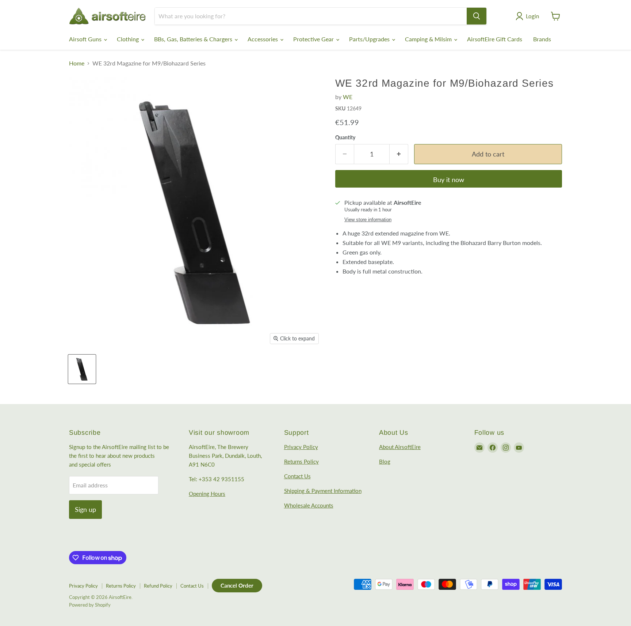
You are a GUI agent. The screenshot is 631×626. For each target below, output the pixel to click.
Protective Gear (314, 38)
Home (76, 63)
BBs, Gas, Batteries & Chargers (194, 38)
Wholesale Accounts (308, 505)
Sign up (85, 509)
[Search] (476, 16)
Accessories (263, 38)
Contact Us (297, 476)
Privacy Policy (301, 447)
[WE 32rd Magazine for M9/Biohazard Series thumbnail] (82, 369)
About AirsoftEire (400, 447)
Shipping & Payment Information (323, 490)
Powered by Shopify (90, 605)
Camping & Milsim (429, 38)
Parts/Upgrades (370, 38)
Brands (542, 38)
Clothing (128, 38)
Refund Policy (158, 586)
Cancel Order (237, 585)
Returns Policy (301, 461)
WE (347, 96)
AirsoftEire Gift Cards (494, 38)
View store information (367, 219)
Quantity (345, 137)
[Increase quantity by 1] (399, 154)
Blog (384, 461)
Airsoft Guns (86, 38)
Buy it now (448, 180)
